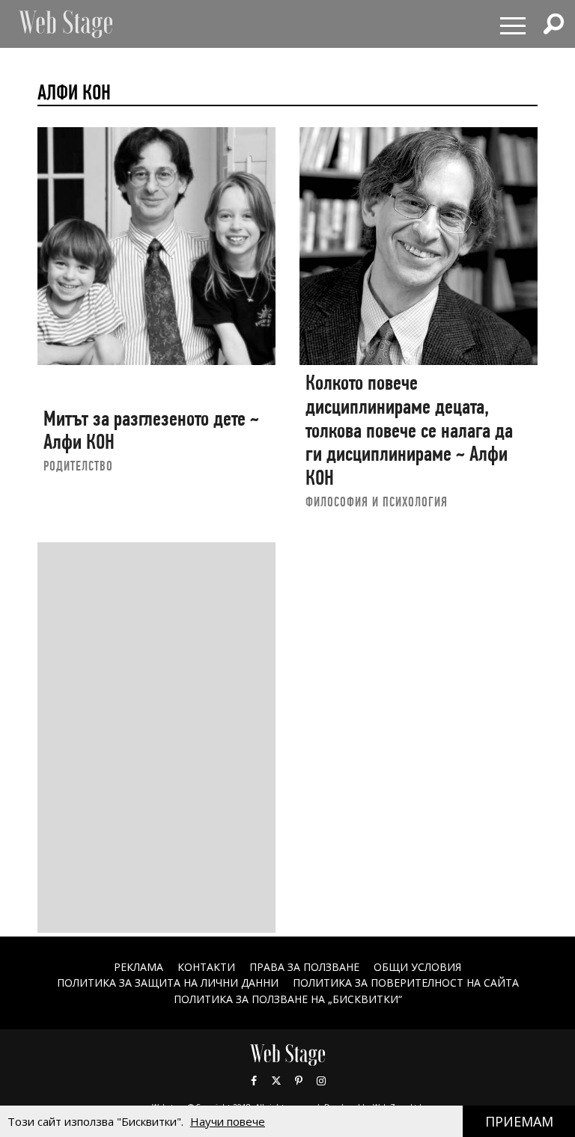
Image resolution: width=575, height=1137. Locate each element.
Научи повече (227, 1121)
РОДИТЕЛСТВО (78, 466)
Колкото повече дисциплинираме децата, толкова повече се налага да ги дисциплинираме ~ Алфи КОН (409, 430)
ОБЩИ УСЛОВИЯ (417, 967)
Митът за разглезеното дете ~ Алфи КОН (151, 430)
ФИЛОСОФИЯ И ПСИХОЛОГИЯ (376, 501)
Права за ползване (304, 967)
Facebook (254, 1081)
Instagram (321, 1081)
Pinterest (299, 1081)
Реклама (138, 967)
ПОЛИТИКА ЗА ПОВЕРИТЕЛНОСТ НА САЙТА (406, 982)
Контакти (206, 967)
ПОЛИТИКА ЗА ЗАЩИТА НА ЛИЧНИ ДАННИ (168, 982)
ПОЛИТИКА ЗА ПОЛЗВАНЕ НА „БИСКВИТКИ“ (288, 999)
